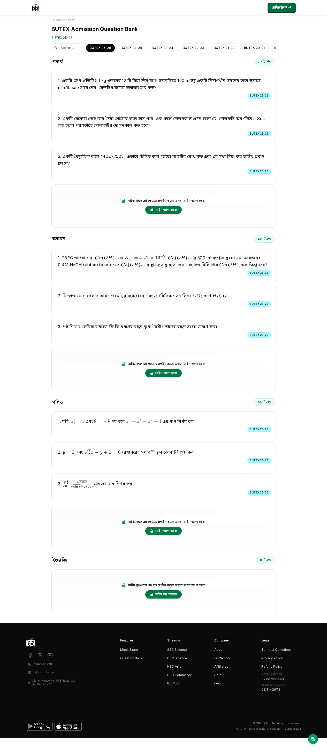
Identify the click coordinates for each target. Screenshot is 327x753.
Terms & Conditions (276, 650)
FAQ (217, 683)
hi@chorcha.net (44, 672)
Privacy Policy (272, 658)
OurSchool (222, 658)
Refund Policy (272, 666)
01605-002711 (42, 664)
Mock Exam (129, 650)
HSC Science (177, 658)
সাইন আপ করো (166, 210)
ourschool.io (293, 728)
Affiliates (221, 666)
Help (218, 675)
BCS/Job (173, 683)
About (219, 650)
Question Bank (131, 658)
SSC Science (177, 650)
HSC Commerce (179, 675)
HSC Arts (174, 666)
